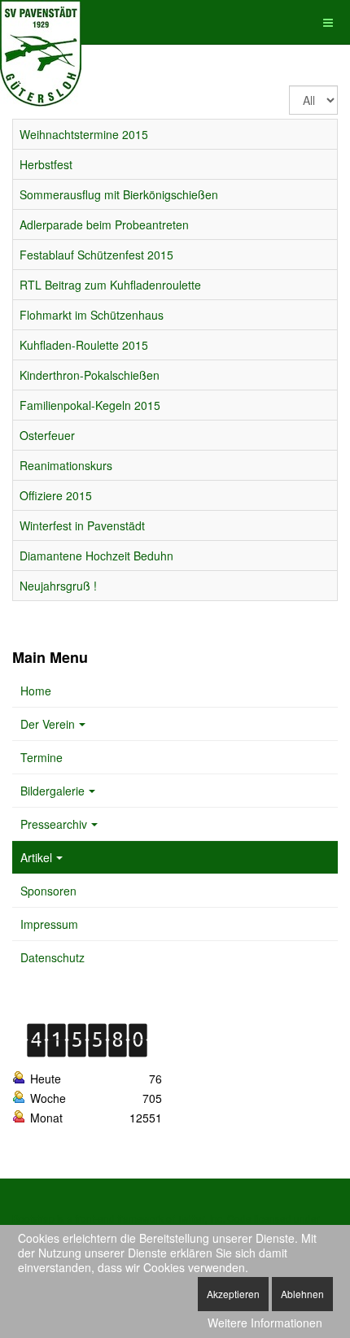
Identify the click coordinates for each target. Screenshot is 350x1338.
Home (35, 690)
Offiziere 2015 (56, 495)
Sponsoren (48, 891)
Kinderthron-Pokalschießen (90, 375)
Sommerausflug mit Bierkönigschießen (119, 194)
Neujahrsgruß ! (58, 585)
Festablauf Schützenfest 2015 (96, 254)
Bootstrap (33, 1218)
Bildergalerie (52, 790)
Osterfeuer (47, 435)
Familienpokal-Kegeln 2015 (90, 405)
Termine (41, 757)
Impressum (49, 924)
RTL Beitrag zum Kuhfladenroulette (110, 285)
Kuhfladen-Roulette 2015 (84, 345)
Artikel (36, 857)
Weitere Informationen (265, 1322)
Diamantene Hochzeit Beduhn (96, 555)
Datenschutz (52, 957)
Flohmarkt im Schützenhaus (92, 315)
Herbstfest (46, 164)
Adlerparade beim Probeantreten (104, 224)
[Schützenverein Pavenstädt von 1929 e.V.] (40, 22)
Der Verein (47, 724)
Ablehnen (302, 1294)
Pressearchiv (53, 824)
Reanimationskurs (66, 465)
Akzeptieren (233, 1294)
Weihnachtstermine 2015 (84, 134)
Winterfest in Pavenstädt (82, 525)
